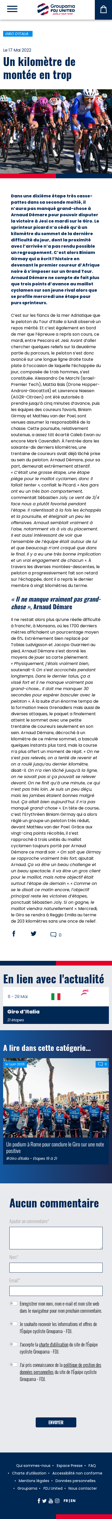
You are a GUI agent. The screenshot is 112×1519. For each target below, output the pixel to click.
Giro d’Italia (16, 34)
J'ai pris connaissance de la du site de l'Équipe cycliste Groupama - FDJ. (60, 1371)
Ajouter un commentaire (29, 1221)
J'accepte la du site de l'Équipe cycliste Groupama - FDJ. (59, 1348)
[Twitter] (44, 1501)
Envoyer (56, 1422)
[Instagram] (57, 1501)
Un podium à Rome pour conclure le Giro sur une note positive (55, 1147)
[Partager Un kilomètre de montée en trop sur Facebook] (19, 933)
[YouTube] (51, 1501)
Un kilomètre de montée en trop (39, 67)
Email (14, 1280)
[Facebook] (39, 1501)
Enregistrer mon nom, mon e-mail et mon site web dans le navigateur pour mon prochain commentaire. (61, 1307)
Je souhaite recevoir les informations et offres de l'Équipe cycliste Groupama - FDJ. (58, 1327)
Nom (13, 1257)
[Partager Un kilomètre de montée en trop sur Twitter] (38, 933)
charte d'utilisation (53, 1344)
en (73, 1500)
